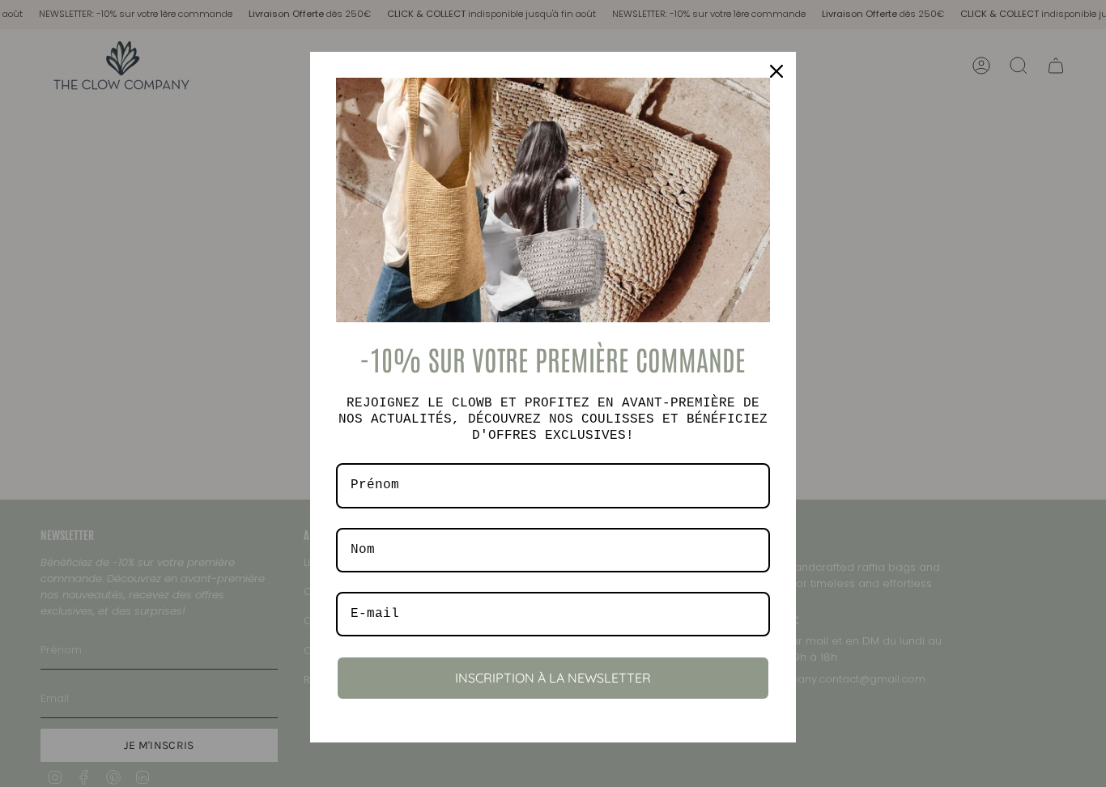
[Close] (776, 71)
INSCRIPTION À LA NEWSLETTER (553, 678)
